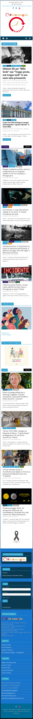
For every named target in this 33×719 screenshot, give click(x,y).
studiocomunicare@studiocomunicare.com (12, 698)
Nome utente (5, 587)
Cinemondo (6, 466)
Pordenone (18, 166)
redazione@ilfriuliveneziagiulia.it (9, 690)
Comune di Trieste (6, 665)
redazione (16, 177)
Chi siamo (4, 572)
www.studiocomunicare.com (8, 695)
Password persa (6, 607)
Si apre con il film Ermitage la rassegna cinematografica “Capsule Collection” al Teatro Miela (16, 124)
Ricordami (6, 597)
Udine (9, 207)
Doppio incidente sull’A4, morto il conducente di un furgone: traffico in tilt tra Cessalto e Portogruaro (16, 172)
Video (23, 66)
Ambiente (5, 241)
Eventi (13, 66)
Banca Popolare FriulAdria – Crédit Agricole (12, 652)
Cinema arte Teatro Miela (12, 82)
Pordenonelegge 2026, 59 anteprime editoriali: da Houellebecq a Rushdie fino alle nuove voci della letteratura (16, 511)
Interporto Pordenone (7, 650)
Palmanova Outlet (6, 645)
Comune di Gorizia (6, 673)
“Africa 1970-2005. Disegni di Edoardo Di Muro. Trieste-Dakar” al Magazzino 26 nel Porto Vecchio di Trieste (16, 434)
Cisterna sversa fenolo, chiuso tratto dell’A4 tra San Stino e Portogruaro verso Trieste (15, 287)
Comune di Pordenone (7, 670)
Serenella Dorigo (17, 80)
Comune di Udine (5, 667)
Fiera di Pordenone (6, 647)
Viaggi (17, 282)
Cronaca (5, 166)
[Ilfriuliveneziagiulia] (3, 38)
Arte (4, 66)
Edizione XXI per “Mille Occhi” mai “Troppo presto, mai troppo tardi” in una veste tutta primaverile (16, 73)
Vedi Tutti (27, 146)
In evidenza (11, 166)
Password (4, 592)
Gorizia (10, 205)
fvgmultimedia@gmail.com (8, 693)
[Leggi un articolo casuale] (30, 38)
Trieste (18, 66)
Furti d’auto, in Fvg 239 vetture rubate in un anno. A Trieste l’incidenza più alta (15, 212)
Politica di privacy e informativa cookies (12, 575)
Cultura (9, 66)
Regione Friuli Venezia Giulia (8, 662)
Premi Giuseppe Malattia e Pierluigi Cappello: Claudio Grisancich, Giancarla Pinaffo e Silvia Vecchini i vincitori (15, 395)
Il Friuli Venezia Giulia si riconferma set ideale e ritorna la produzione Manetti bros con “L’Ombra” (16, 472)
